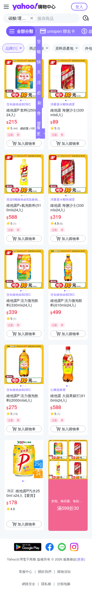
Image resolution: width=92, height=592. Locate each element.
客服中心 (25, 571)
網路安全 (28, 583)
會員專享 (39, 114)
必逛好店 (39, 94)
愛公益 (39, 124)
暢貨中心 (39, 53)
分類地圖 (63, 583)
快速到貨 (39, 63)
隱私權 (46, 583)
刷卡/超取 (39, 104)
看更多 (39, 133)
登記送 (39, 42)
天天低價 (39, 73)
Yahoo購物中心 (33, 6)
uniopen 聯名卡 (61, 31)
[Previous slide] (7, 78)
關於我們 (44, 571)
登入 (79, 6)
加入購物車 (27, 143)
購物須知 (64, 571)
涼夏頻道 (39, 83)
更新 (80, 559)
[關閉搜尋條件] (31, 18)
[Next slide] (84, 78)
